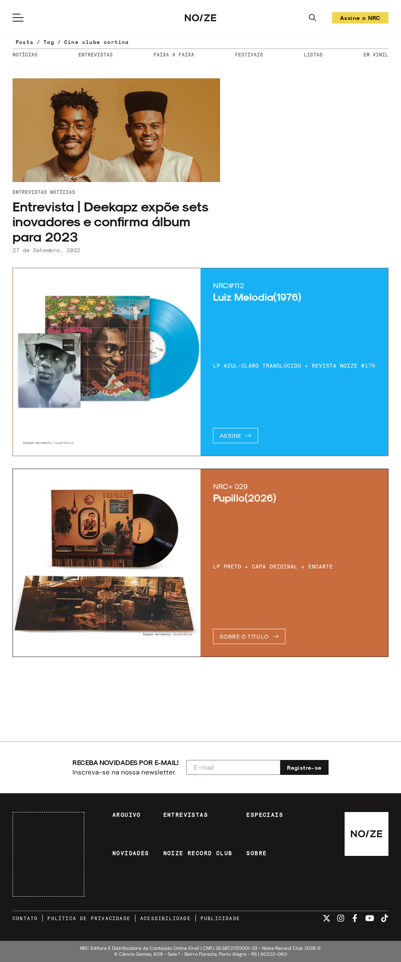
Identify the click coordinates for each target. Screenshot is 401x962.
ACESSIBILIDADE (165, 918)
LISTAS (313, 54)
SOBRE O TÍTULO (244, 636)
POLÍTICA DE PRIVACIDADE (88, 918)
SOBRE (256, 853)
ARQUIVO (126, 815)
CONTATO (25, 918)
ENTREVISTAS (95, 54)
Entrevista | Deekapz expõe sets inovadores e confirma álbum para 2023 (110, 221)
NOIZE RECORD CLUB (198, 853)
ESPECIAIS (264, 815)
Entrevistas (30, 192)
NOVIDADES (130, 853)
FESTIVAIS (249, 54)
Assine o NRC (360, 18)
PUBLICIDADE (220, 918)
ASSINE (231, 435)
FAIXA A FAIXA (174, 54)
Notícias (62, 192)
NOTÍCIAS (25, 54)
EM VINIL (375, 54)
